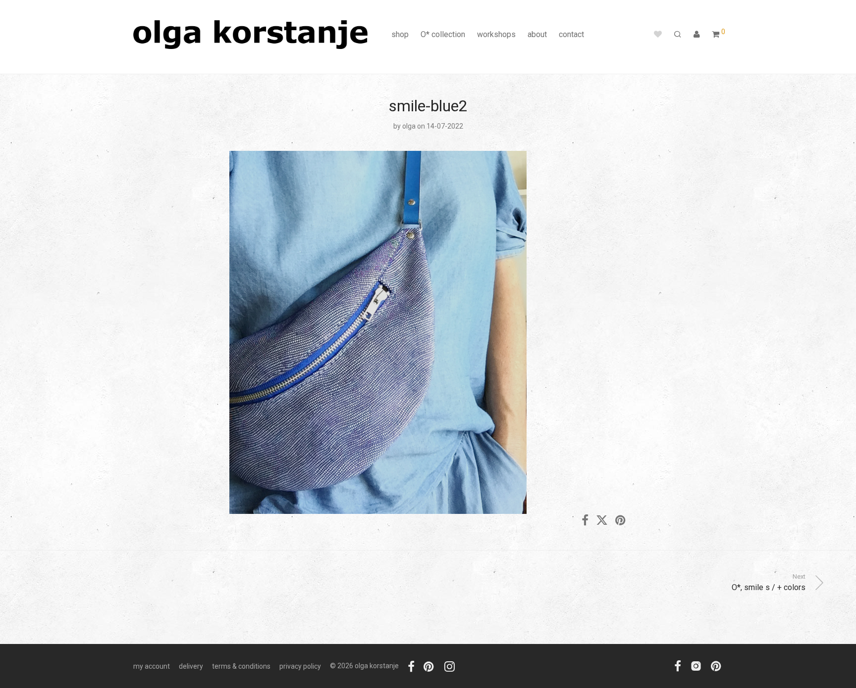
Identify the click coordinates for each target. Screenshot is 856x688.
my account (151, 666)
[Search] (678, 34)
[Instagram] (449, 666)
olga (409, 126)
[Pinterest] (429, 666)
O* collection (443, 34)
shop (400, 34)
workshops (496, 34)
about (537, 34)
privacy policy (300, 666)
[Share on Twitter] (602, 520)
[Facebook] (411, 666)
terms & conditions (241, 666)
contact (571, 34)
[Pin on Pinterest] (621, 520)
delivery (191, 666)
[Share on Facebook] (585, 520)
